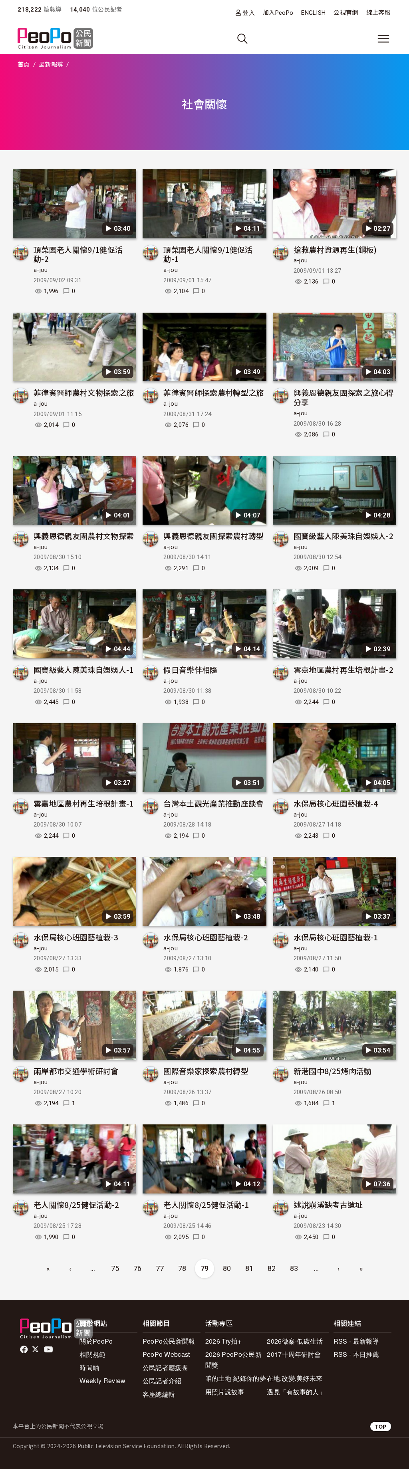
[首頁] (55, 39)
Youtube (49, 1350)
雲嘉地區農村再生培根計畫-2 (343, 669)
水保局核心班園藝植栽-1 (336, 937)
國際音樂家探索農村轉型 (205, 1070)
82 (272, 1268)
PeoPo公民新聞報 (169, 1341)
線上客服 (378, 12)
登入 (248, 13)
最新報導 (51, 64)
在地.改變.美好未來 (294, 1378)
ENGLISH (313, 12)
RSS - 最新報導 (356, 1341)
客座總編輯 (159, 1394)
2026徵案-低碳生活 (295, 1341)
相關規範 (92, 1354)
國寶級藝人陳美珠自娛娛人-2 (343, 535)
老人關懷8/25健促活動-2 (76, 1204)
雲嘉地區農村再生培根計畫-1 (83, 803)
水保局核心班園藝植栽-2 (205, 937)
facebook (24, 1350)
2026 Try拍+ (223, 1341)
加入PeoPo (278, 12)
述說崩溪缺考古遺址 (328, 1204)
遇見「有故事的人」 (296, 1391)
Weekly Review (102, 1380)
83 (294, 1268)
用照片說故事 (224, 1391)
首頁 (24, 64)
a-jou (41, 270)
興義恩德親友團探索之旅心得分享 (344, 397)
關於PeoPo (96, 1341)
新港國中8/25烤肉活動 (333, 1070)
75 (115, 1268)
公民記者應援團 (165, 1367)
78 (182, 1268)
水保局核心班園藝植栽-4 (336, 803)
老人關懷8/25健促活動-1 (206, 1204)
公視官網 (346, 12)
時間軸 (89, 1367)
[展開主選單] (383, 39)
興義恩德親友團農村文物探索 (84, 535)
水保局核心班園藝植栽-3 (76, 937)
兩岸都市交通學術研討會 (76, 1070)
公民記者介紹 (162, 1380)
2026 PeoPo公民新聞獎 (233, 1360)
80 (227, 1268)
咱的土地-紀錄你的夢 (235, 1378)
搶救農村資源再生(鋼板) (335, 249)
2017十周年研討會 (294, 1354)
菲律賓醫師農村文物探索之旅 (84, 392)
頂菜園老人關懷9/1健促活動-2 (78, 254)
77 (160, 1268)
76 (137, 1268)
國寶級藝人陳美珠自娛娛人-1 (83, 669)
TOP (380, 1426)
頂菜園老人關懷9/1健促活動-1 (207, 254)
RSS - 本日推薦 (356, 1354)
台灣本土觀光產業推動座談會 (213, 803)
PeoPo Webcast (166, 1354)
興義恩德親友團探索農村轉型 (213, 535)
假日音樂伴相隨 (190, 669)
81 (249, 1268)
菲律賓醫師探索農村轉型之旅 (213, 392)
